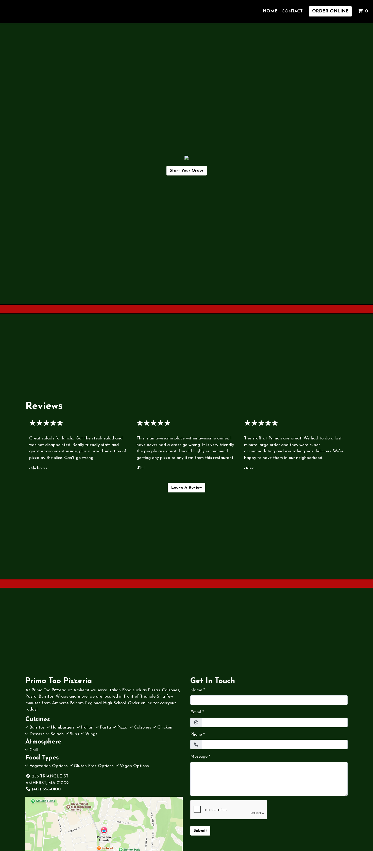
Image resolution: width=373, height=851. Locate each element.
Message (199, 756)
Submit (200, 831)
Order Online (330, 11)
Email (195, 712)
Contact (292, 11)
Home (270, 11)
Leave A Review (186, 488)
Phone (196, 734)
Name (196, 690)
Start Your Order (187, 171)
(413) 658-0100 (46, 789)
